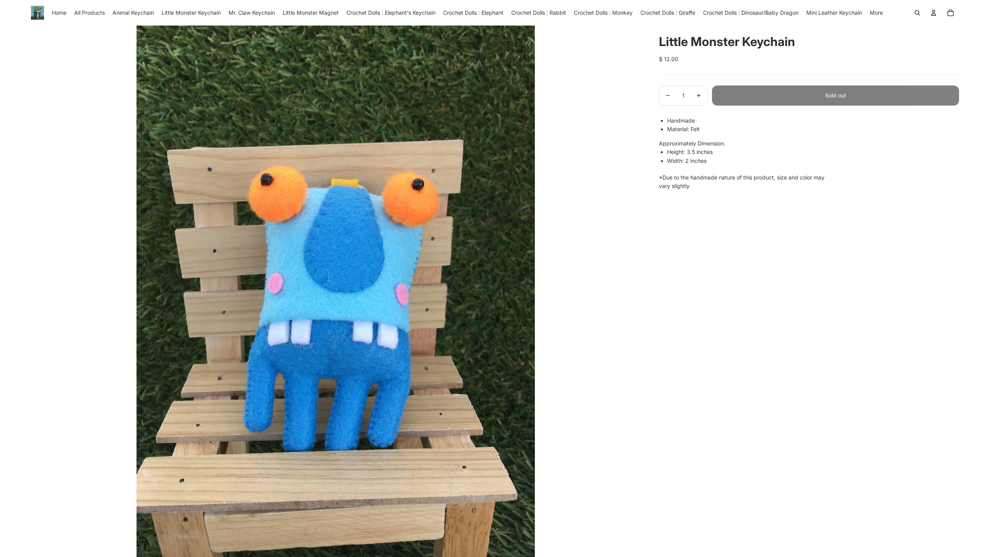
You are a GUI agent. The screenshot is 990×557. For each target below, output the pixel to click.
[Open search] (917, 12)
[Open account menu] (933, 12)
